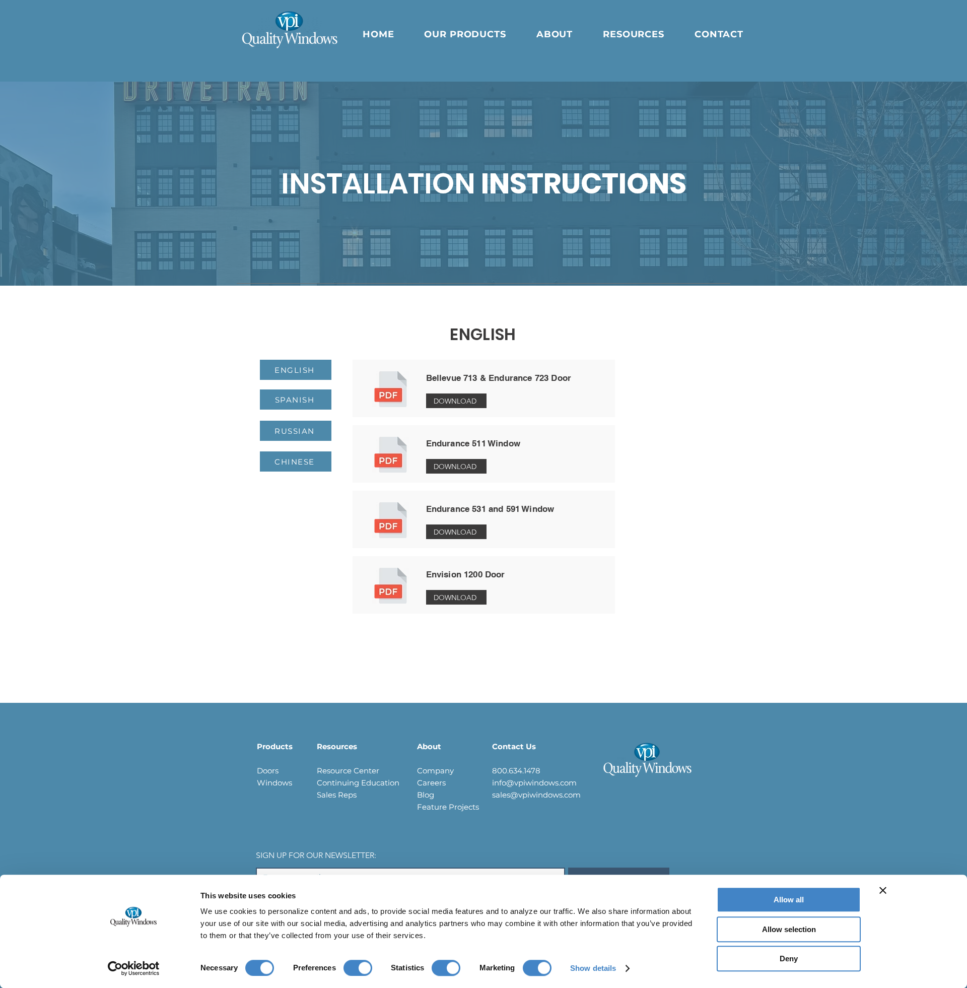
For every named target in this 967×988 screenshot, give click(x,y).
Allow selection (789, 929)
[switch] (357, 968)
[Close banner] (882, 890)
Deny (789, 958)
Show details (593, 968)
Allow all (789, 899)
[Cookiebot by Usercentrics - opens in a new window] (134, 968)
